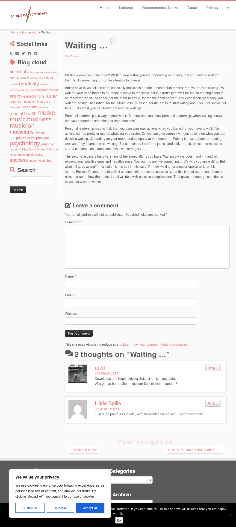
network (39, 132)
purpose (47, 143)
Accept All (90, 508)
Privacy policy (217, 7)
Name (70, 276)
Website (71, 313)
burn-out (15, 78)
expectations (33, 96)
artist (21, 71)
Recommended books (160, 7)
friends (39, 101)
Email (70, 295)
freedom (29, 101)
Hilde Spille (108, 403)
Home (105, 7)
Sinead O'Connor (48, 149)
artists (31, 72)
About (192, 7)
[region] (60, 493)
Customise (30, 508)
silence (31, 149)
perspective (18, 137)
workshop (45, 160)
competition (36, 78)
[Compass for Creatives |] (27, 15)
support (33, 160)
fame (51, 95)
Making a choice (83, 449)
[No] (230, 515)
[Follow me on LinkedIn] (37, 53)
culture (44, 84)
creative (14, 84)
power (31, 138)
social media (26, 154)
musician (22, 124)
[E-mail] (18, 53)
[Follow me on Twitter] (25, 53)
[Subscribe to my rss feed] (12, 53)
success (19, 159)
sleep (13, 154)
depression (17, 90)
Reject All (60, 508)
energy (16, 96)
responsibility (18, 149)
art (12, 72)
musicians (22, 131)
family (13, 101)
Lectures (126, 7)
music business (30, 118)
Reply (213, 368)
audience (41, 72)
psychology (25, 142)
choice (25, 78)
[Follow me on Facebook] (31, 53)
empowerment (46, 89)
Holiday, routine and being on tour (195, 449)
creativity (29, 83)
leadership (29, 32)
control (48, 77)
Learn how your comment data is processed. (155, 344)
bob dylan (53, 72)
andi (100, 367)
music (46, 112)
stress (39, 154)
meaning (44, 107)
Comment (73, 222)
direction (29, 90)
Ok (119, 520)
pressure (42, 137)
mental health (23, 113)
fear (20, 101)
